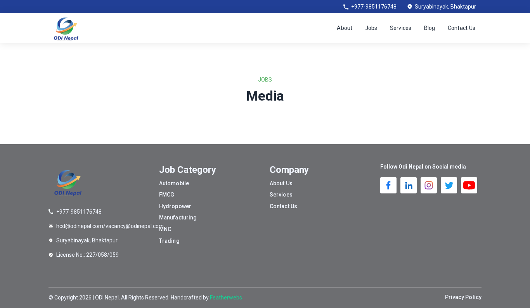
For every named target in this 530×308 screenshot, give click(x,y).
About (344, 28)
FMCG (166, 194)
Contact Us (462, 28)
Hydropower (175, 206)
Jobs (371, 28)
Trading (169, 241)
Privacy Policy (463, 297)
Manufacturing (178, 217)
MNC (165, 229)
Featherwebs (226, 297)
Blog (429, 28)
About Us (281, 183)
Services (401, 28)
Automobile (174, 183)
